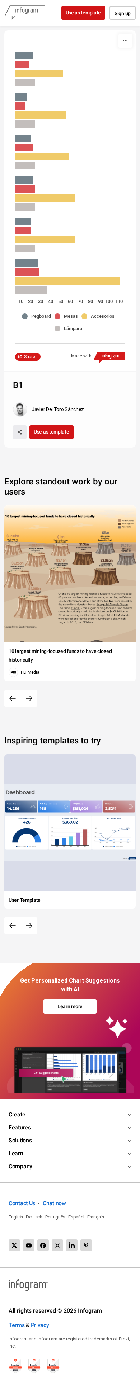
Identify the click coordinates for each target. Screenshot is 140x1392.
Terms (17, 1325)
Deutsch (34, 1217)
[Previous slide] (12, 698)
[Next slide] (29, 698)
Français (95, 1217)
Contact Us (22, 1203)
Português (55, 1217)
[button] (38, 316)
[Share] (20, 432)
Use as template (83, 13)
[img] (24, 55)
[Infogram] (24, 13)
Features (20, 1127)
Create (17, 1114)
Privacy (40, 1325)
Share (29, 356)
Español (76, 1217)
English (16, 1217)
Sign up (123, 13)
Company (20, 1166)
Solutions (20, 1140)
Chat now (54, 1203)
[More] (125, 41)
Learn (16, 1153)
